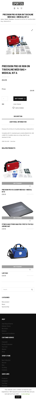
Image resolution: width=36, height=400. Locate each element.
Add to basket (19, 98)
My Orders (5, 328)
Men (3, 365)
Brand (6, 19)
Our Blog (4, 367)
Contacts (4, 370)
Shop (3, 351)
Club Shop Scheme (7, 323)
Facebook (4, 378)
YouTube (4, 383)
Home (2, 19)
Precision (11, 19)
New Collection (6, 360)
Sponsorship (5, 307)
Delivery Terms (6, 326)
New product (5, 302)
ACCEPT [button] (18, 397)
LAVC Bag (5, 273)
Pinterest (4, 386)
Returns (4, 331)
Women (4, 362)
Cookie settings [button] (25, 394)
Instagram (5, 381)
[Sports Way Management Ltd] (18, 3)
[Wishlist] (30, 186)
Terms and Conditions (8, 333)
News (3, 304)
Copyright (4, 342)
